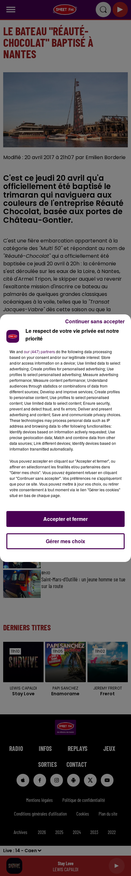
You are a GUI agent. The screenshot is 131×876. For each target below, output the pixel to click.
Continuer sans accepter (95, 321)
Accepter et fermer (65, 518)
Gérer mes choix (65, 541)
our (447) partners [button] (39, 351)
